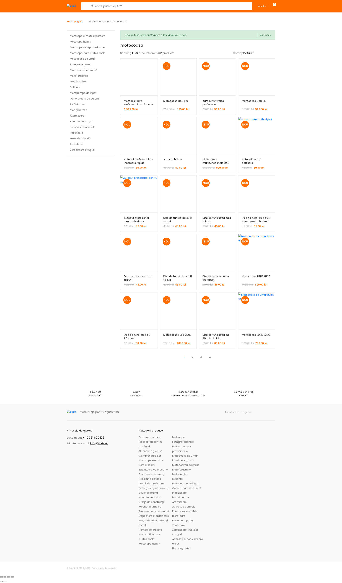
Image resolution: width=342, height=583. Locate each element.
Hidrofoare (76, 133)
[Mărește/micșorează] (12, 576)
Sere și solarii (147, 465)
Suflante (75, 87)
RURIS (87, 568)
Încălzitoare (77, 104)
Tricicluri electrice (150, 479)
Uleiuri (176, 543)
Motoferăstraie (79, 76)
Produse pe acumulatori (154, 511)
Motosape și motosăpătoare (87, 36)
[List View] (273, 53)
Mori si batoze (180, 497)
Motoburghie (78, 81)
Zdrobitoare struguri (82, 150)
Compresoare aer (150, 455)
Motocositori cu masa (186, 465)
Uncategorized (181, 548)
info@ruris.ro (99, 443)
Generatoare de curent (84, 98)
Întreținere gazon (80, 64)
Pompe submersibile (82, 127)
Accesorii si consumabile (187, 539)
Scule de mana (148, 493)
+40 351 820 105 (93, 438)
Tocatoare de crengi (152, 474)
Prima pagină (74, 21)
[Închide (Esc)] (1, 576)
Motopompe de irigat (83, 93)
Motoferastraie (181, 469)
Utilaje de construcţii (151, 502)
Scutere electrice (149, 437)
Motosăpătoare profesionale (87, 53)
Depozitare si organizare (154, 516)
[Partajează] (5, 576)
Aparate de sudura (150, 497)
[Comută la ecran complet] (8, 576)
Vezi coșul (265, 35)
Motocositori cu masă (83, 70)
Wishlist (262, 6)
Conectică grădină (150, 451)
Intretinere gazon (183, 460)
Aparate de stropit (81, 121)
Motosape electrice (151, 460)
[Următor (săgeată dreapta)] (5, 581)
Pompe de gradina (150, 530)
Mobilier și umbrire (150, 506)
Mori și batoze (78, 110)
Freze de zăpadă (80, 138)
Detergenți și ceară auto (154, 488)
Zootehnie (76, 144)
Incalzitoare (179, 493)
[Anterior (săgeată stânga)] (1, 581)
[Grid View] (268, 53)
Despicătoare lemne (151, 483)
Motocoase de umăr (82, 59)
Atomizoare (77, 115)
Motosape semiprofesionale (87, 47)
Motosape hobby (80, 41)
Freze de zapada (182, 520)
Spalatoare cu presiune (153, 469)
